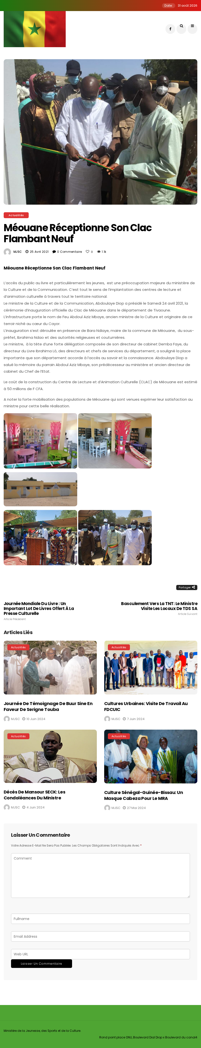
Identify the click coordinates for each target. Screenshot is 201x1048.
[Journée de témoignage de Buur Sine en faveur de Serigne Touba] (50, 667)
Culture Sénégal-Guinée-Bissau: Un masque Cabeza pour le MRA (143, 795)
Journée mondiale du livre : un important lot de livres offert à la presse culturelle (39, 611)
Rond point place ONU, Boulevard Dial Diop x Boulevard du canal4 (148, 1037)
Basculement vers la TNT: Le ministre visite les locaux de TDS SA (159, 608)
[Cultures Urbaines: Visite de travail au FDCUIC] (150, 667)
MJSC (17, 252)
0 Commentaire (69, 252)
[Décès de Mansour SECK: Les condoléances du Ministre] (50, 756)
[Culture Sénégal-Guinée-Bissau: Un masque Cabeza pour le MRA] (150, 756)
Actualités (16, 215)
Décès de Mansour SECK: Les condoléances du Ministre (34, 795)
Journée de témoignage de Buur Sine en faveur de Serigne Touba (48, 706)
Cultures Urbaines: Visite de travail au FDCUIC (146, 706)
